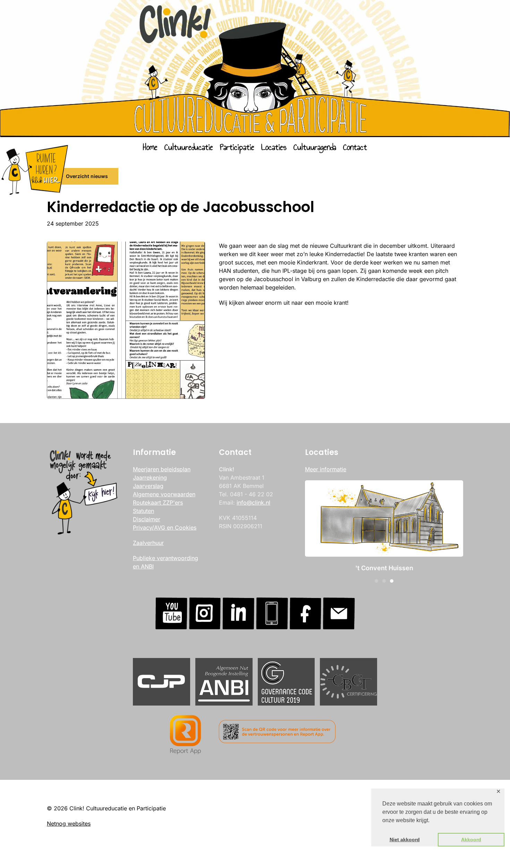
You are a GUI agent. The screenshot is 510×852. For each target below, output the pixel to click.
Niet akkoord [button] (405, 839)
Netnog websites (69, 823)
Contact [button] (355, 147)
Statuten (143, 510)
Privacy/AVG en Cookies (164, 527)
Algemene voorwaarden (164, 494)
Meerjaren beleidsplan (161, 469)
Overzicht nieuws (87, 176)
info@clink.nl (253, 502)
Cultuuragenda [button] (315, 147)
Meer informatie (325, 469)
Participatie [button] (237, 147)
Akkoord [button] (471, 839)
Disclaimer (146, 519)
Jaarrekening (150, 477)
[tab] (376, 581)
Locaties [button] (274, 147)
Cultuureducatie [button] (188, 147)
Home (150, 147)
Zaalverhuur (148, 542)
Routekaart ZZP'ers (158, 502)
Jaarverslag (148, 485)
